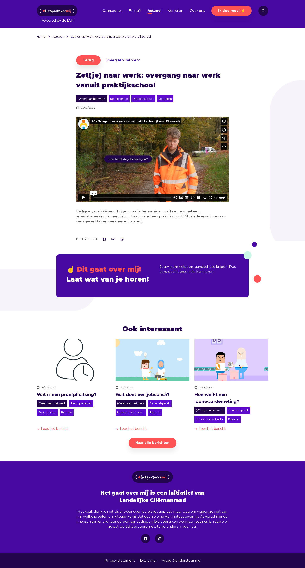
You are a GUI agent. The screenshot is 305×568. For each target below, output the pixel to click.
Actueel (154, 11)
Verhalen (175, 11)
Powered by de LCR (57, 20)
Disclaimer (148, 560)
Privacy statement (120, 560)
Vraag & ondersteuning (181, 560)
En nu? (135, 11)
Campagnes (112, 11)
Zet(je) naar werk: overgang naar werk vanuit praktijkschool (111, 36)
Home (41, 36)
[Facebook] (145, 538)
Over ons (197, 11)
